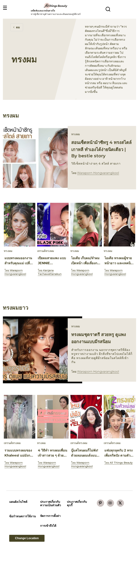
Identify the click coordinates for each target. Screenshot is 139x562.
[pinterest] (100, 503)
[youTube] (110, 503)
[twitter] (120, 503)
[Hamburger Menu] (5, 8)
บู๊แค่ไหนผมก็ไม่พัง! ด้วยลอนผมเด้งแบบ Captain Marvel (84, 455)
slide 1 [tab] (69, 283)
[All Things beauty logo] (55, 5)
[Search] (108, 9)
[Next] (128, 225)
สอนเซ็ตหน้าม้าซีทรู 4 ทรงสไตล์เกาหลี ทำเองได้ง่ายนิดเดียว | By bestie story (101, 149)
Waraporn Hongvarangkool (98, 173)
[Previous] (9, 225)
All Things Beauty (121, 462)
